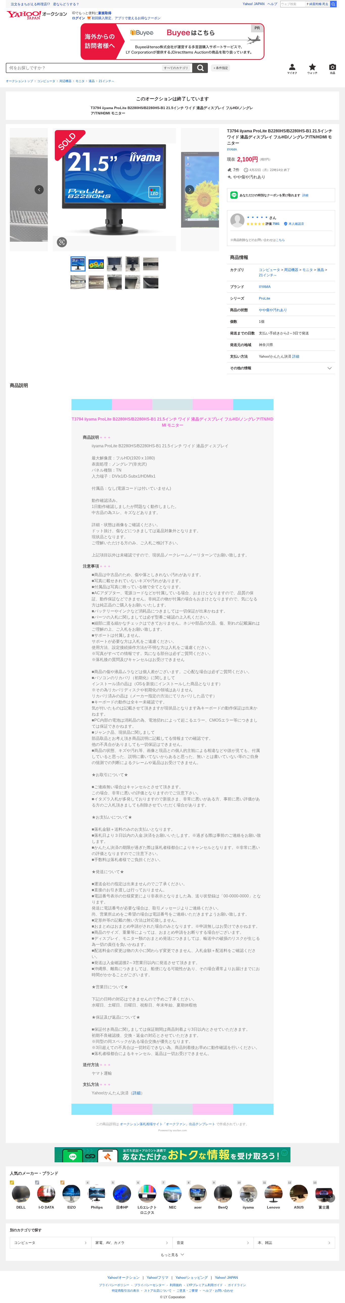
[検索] (333, 4)
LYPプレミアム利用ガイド (205, 1285)
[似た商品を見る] (62, 242)
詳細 (305, 195)
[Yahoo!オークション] (37, 12)
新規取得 (104, 13)
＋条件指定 (220, 68)
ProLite (264, 298)
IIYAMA (232, 149)
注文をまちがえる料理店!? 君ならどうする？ (45, 4)
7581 (276, 224)
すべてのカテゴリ (176, 68)
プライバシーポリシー (114, 1285)
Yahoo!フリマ (157, 1277)
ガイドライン (237, 1285)
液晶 (92, 81)
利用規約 (176, 1285)
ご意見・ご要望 (187, 1290)
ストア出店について (157, 1290)
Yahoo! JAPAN (253, 4)
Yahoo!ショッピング (192, 1277)
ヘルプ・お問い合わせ (218, 1290)
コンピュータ (46, 81)
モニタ (80, 81)
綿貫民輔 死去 (318, 4)
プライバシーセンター (149, 1285)
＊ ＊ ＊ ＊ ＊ (257, 218)
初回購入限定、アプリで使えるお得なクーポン (126, 18)
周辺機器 (65, 81)
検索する (200, 68)
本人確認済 (296, 224)
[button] (281, 368)
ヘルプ (272, 4)
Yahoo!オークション (123, 1277)
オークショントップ (19, 81)
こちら (280, 240)
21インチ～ (106, 81)
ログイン (78, 18)
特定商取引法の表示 (125, 1290)
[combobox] (84, 67)
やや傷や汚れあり (273, 310)
